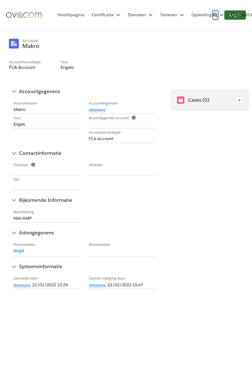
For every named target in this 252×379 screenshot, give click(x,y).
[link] (71, 15)
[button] (239, 100)
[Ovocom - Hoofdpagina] (23, 15)
